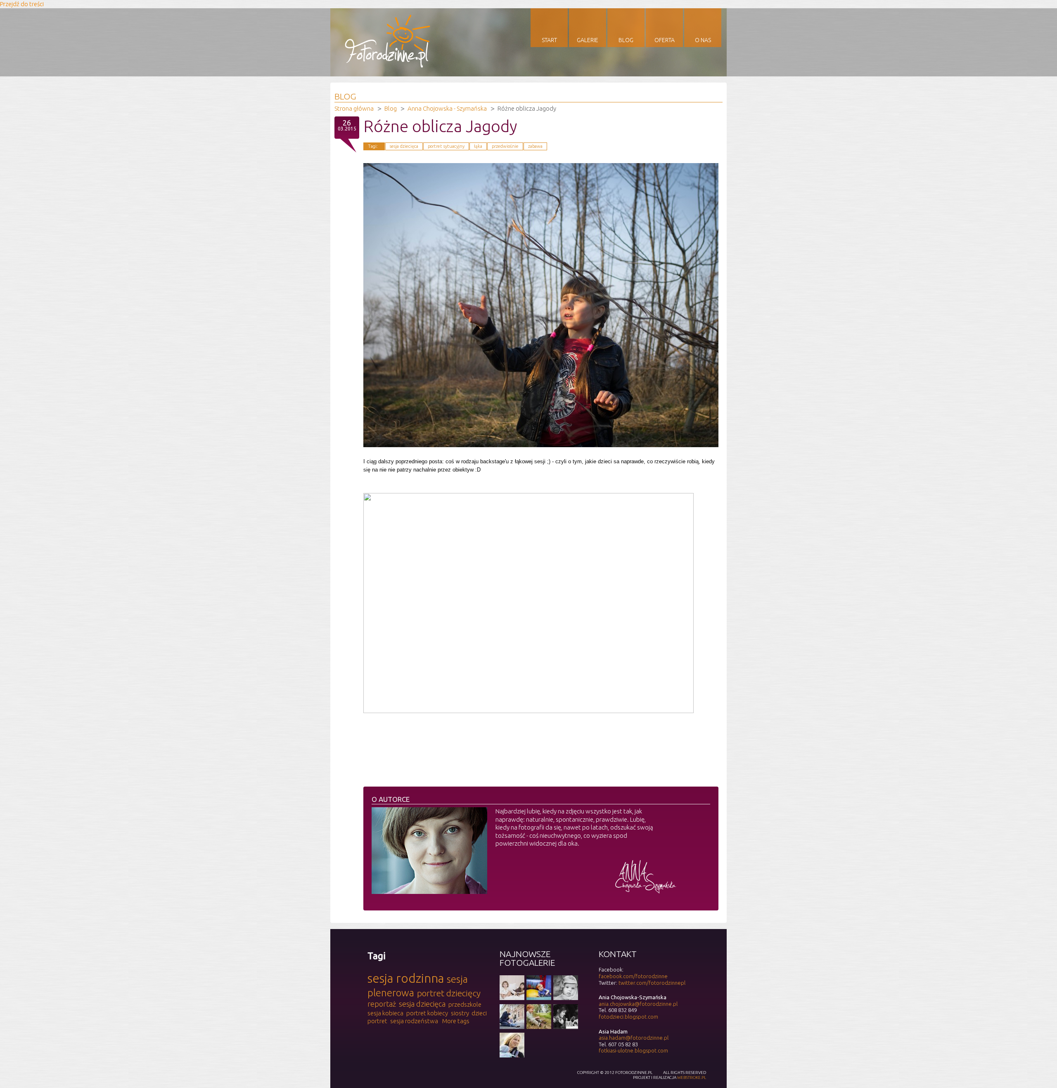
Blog (626, 40)
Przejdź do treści (22, 3)
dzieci (479, 1013)
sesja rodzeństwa (414, 1020)
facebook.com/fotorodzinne (633, 976)
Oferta (664, 40)
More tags (455, 1020)
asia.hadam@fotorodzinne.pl (633, 1038)
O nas (703, 40)
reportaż (381, 1004)
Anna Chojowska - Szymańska (447, 108)
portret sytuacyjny (446, 146)
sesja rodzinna (405, 978)
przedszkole (464, 1004)
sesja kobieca (385, 1013)
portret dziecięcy (449, 993)
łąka (478, 146)
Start (549, 40)
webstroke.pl (691, 1077)
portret (377, 1020)
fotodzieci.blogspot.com (628, 1016)
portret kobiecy (427, 1013)
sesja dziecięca (404, 146)
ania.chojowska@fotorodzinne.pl (638, 1004)
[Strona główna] (387, 65)
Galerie (587, 40)
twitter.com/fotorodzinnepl (652, 983)
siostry (460, 1013)
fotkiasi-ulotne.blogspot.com (633, 1050)
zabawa (535, 146)
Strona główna (354, 108)
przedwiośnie (505, 146)
